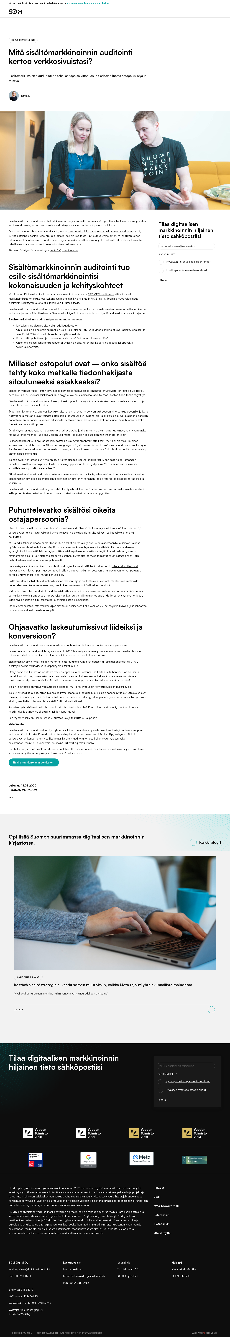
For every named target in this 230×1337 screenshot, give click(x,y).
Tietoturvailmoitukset (89, 1333)
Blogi (157, 1196)
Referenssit (161, 1215)
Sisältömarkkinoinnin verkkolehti (34, 762)
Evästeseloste (68, 1333)
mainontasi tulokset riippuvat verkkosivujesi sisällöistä (100, 231)
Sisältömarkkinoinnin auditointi (26, 309)
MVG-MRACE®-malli (166, 1205)
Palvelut (159, 1187)
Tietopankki (161, 1223)
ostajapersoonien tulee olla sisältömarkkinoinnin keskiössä (52, 235)
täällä (76, 302)
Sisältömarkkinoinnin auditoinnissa (29, 645)
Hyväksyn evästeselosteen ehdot (186, 270)
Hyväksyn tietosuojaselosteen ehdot (188, 261)
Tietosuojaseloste (47, 1333)
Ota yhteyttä (162, 1233)
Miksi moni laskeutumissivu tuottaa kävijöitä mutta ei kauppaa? (59, 717)
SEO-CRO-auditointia (101, 294)
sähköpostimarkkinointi (63, 478)
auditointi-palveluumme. (64, 250)
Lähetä (162, 280)
